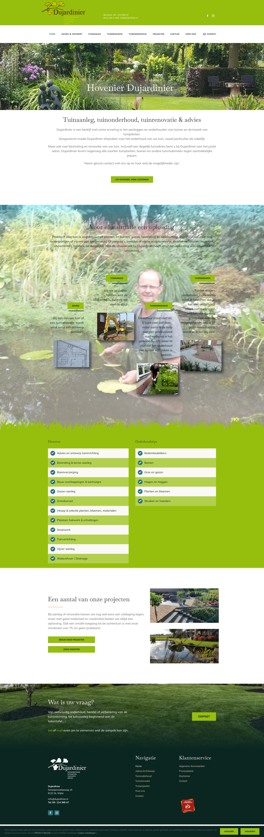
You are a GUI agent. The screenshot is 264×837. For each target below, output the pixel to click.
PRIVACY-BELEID (43, 833)
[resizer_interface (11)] (201, 342)
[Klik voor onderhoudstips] (175, 472)
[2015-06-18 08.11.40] (157, 365)
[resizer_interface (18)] (115, 314)
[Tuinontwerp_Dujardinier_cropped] (71, 342)
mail (60, 730)
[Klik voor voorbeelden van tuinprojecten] (88, 501)
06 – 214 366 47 (120, 15)
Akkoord (229, 831)
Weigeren (250, 831)
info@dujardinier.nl (129, 18)
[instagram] (213, 16)
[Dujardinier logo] (63, 2)
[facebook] (207, 16)
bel (50, 730)
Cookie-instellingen (87, 833)
